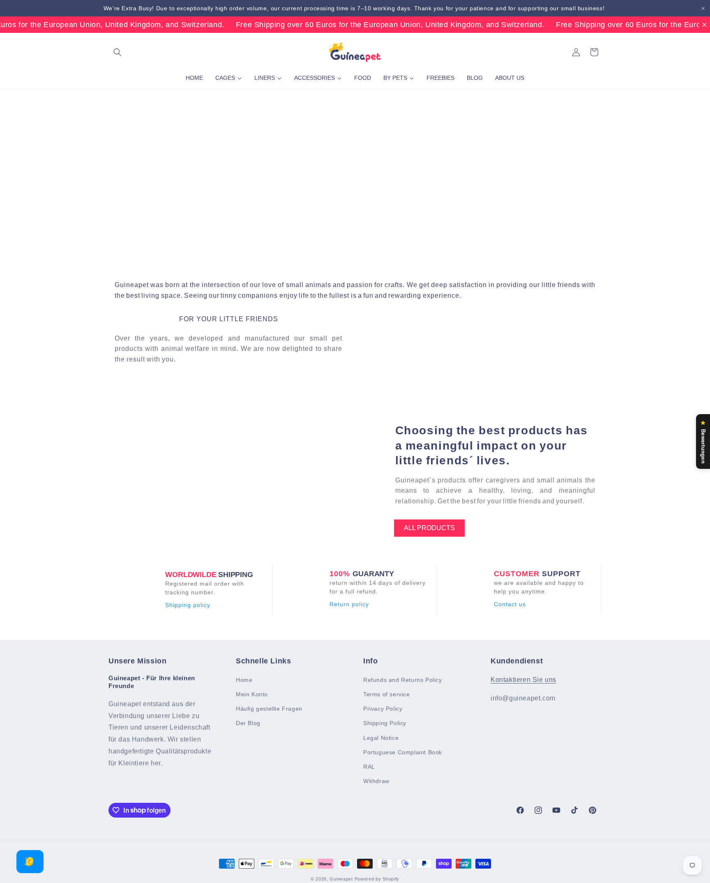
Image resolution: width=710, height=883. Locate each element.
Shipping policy (187, 605)
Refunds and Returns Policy (402, 680)
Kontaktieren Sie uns (523, 679)
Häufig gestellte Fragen (269, 708)
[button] (117, 52)
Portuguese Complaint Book (402, 752)
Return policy (349, 604)
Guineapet (341, 878)
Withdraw (376, 781)
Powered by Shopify (377, 878)
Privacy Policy (382, 708)
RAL (369, 766)
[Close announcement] (703, 8)
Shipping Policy (384, 723)
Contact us (510, 604)
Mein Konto (252, 694)
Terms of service (386, 694)
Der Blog (248, 723)
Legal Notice (381, 738)
